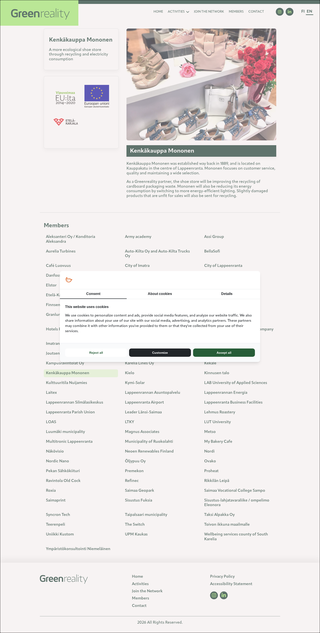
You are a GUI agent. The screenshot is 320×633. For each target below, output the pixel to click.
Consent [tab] (93, 294)
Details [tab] (226, 294)
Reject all (96, 352)
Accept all (224, 352)
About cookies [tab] (160, 294)
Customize (160, 352)
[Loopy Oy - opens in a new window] (69, 280)
